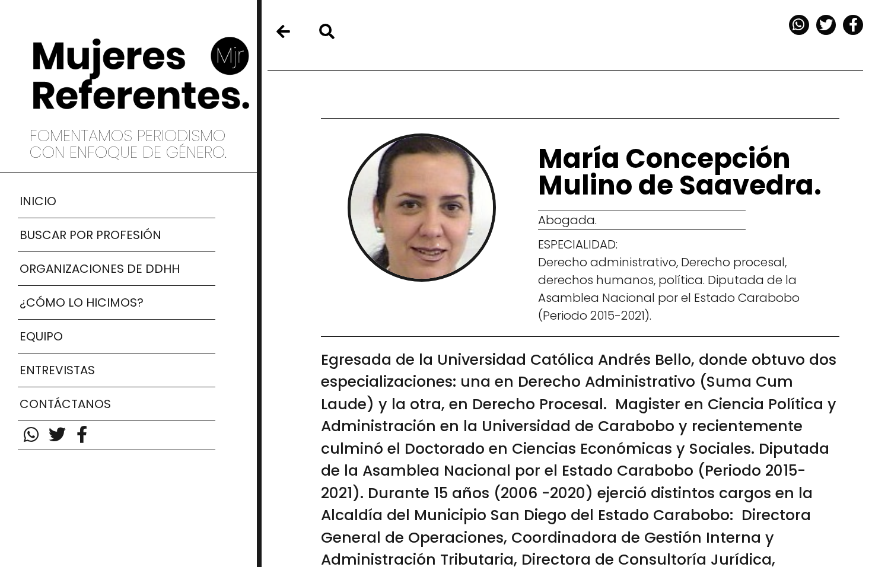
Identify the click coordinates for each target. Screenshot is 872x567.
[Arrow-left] (283, 31)
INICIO (38, 201)
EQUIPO (41, 336)
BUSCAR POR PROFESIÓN (90, 235)
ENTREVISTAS (57, 370)
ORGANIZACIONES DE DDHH (100, 268)
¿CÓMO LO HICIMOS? (82, 302)
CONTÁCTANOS (65, 404)
